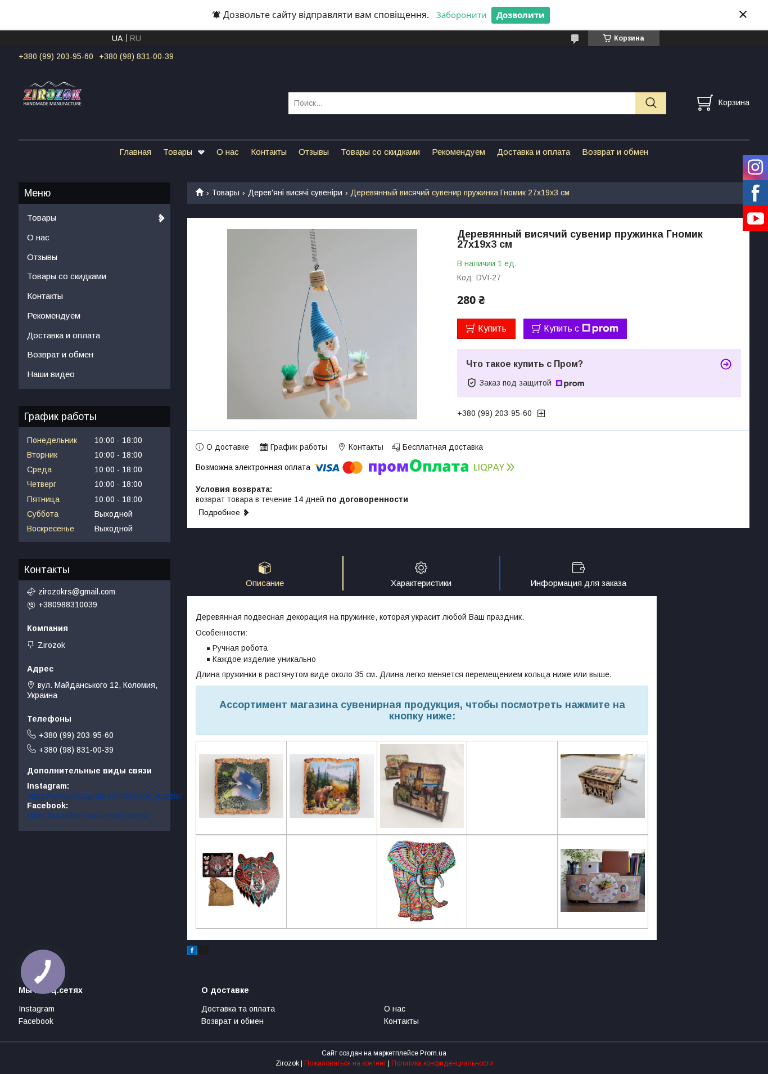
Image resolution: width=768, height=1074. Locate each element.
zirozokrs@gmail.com (76, 591)
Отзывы (314, 151)
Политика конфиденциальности (442, 1063)
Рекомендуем (458, 151)
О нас (227, 151)
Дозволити (520, 14)
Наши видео (51, 374)
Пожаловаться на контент (345, 1063)
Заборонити (461, 14)
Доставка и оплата (533, 151)
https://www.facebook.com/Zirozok (88, 815)
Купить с (561, 328)
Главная (135, 151)
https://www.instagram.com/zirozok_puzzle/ (104, 795)
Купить (492, 328)
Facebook (36, 1021)
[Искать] (650, 103)
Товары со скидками (380, 151)
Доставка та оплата (238, 1008)
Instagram (37, 1008)
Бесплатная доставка (443, 446)
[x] (204, 951)
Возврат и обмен (615, 151)
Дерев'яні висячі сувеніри (295, 192)
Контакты (269, 151)
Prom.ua (433, 1053)
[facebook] (192, 951)
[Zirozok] (146, 93)
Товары (177, 151)
